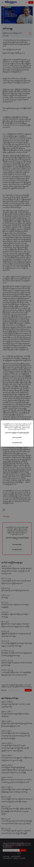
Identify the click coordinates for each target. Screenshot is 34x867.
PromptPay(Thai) (17, 442)
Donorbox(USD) (17, 437)
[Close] (31, 422)
